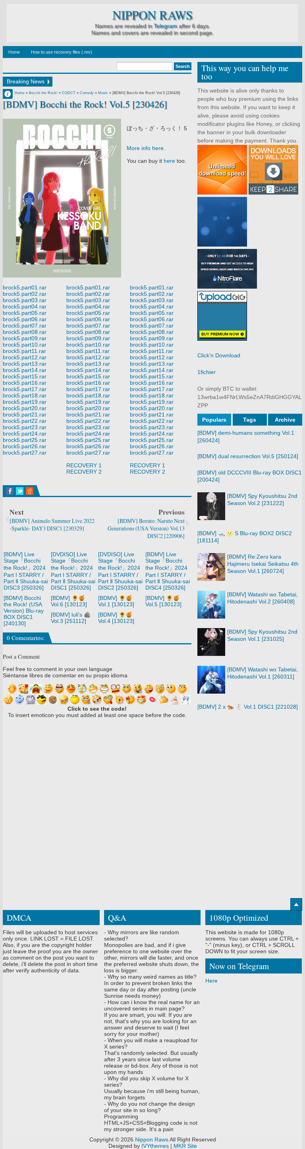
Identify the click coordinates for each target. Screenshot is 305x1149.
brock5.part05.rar (24, 313)
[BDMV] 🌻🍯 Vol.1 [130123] (116, 601)
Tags (249, 419)
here (169, 161)
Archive (285, 419)
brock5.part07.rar (24, 325)
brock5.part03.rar (24, 300)
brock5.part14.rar (24, 370)
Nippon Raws (152, 15)
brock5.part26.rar (24, 446)
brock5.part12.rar (24, 357)
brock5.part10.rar (24, 344)
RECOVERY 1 (84, 465)
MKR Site (185, 1146)
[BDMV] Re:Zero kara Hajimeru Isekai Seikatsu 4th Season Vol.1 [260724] (263, 563)
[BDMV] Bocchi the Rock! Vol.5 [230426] (85, 104)
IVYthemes (155, 1146)
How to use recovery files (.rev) (61, 52)
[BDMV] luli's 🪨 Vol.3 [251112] (71, 617)
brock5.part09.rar (24, 338)
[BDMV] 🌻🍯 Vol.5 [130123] (163, 601)
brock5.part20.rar (24, 408)
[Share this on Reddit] (29, 491)
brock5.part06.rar (24, 319)
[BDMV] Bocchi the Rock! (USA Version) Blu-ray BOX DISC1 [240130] (24, 611)
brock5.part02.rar (24, 294)
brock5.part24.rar (24, 433)
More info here (145, 148)
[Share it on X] (19, 491)
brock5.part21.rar (24, 414)
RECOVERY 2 (84, 471)
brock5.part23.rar (24, 427)
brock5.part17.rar (24, 389)
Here (211, 980)
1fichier (206, 372)
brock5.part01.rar (24, 287)
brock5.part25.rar (24, 440)
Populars (214, 419)
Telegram (165, 26)
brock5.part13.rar (24, 364)
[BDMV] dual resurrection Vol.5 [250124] (247, 456)
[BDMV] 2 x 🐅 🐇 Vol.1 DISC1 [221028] (247, 707)
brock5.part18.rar (24, 395)
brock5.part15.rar (24, 376)
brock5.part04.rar (24, 306)
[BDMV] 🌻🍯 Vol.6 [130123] (69, 601)
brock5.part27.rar (24, 452)
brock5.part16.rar (24, 383)
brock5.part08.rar (24, 332)
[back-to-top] (296, 904)
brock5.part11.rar (24, 351)
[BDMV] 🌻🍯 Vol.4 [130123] (116, 617)
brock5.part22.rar (24, 421)
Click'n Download (218, 355)
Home (14, 52)
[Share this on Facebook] (10, 491)
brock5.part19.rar (24, 402)
